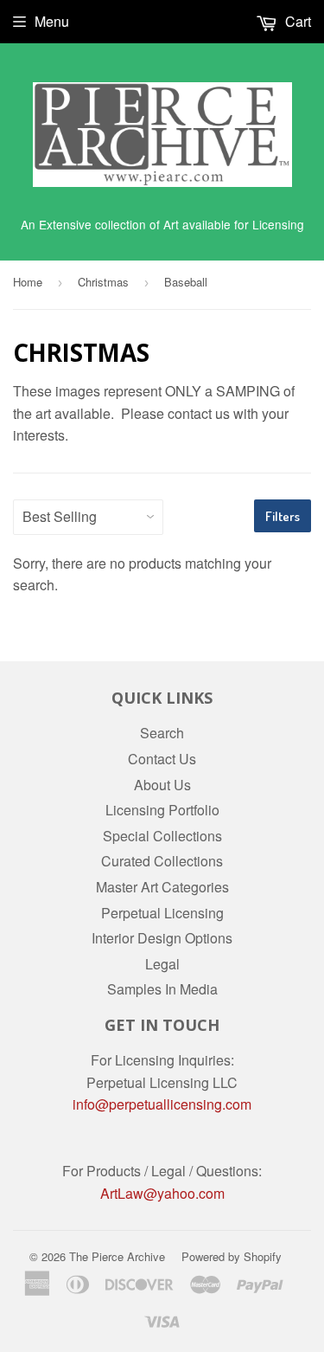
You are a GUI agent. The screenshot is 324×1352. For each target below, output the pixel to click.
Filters (282, 516)
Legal (162, 964)
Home (27, 282)
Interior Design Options (162, 938)
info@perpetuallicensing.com (162, 1104)
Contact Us (162, 759)
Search (162, 733)
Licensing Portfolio (162, 810)
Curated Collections (162, 861)
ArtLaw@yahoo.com (162, 1193)
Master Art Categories (162, 887)
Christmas (103, 282)
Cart (296, 21)
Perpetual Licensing (162, 913)
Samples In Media (162, 989)
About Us (162, 785)
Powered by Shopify (231, 1256)
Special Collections (162, 836)
